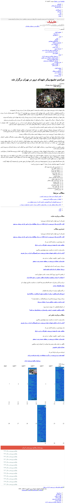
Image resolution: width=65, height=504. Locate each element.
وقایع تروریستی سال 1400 (10, 462)
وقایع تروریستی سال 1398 (10, 467)
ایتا (60, 13)
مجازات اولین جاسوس (58, 347)
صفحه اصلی (58, 32)
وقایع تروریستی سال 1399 (10, 465)
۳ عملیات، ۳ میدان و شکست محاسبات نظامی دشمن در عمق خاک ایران (45, 277)
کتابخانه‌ (59, 4)
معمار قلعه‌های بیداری (58, 285)
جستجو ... (61, 29)
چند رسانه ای (57, 62)
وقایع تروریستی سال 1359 (10, 479)
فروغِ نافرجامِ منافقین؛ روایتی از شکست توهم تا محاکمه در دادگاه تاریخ (45, 293)
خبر (57, 38)
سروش (59, 11)
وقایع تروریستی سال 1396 (10, 473)
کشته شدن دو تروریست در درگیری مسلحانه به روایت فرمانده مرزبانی (46, 355)
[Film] (53, 487)
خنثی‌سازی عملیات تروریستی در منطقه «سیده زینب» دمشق (48, 261)
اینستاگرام (58, 10)
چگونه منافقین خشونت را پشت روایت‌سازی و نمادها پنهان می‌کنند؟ (46, 310)
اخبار (60, 36)
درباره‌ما (56, 33)
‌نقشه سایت (58, 500)
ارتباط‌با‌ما (55, 35)
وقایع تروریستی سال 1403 (10, 454)
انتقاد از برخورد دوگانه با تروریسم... (52, 199)
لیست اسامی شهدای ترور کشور (49, 57)
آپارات (59, 14)
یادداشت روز (54, 44)
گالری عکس (54, 63)
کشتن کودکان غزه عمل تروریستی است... (50, 196)
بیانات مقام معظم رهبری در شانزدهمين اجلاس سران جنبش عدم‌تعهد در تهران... (40, 204)
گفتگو (56, 39)
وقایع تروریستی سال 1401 (10, 459)
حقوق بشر (55, 53)
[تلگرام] (25, 490)
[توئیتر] (41, 490)
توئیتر (59, 16)
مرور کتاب (55, 47)
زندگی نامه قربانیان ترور (51, 51)
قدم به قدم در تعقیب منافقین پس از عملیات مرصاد (51, 302)
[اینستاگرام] (35, 490)
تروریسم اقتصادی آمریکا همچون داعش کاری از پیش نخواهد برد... (44, 202)
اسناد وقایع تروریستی (52, 59)
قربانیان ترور (57, 48)
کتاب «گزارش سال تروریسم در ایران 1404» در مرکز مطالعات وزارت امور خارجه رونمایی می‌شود (38, 224)
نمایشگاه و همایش (53, 41)
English (62, 1)
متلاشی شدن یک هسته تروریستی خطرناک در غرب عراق (49, 245)
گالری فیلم (55, 65)
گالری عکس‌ (58, 496)
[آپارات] (30, 490)
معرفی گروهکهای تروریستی (50, 60)
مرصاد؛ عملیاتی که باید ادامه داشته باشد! (53, 269)
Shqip (55, 1)
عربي (58, 1)
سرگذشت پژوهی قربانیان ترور (50, 50)
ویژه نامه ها (58, 7)
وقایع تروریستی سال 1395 (10, 476)
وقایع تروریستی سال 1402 (10, 456)
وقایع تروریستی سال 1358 (10, 481)
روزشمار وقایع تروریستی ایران (50, 56)
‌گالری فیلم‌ (58, 497)
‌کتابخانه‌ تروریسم (56, 499)
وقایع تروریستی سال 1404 (10, 451)
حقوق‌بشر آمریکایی (56, 5)
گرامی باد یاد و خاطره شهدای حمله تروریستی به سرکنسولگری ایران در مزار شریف (42, 253)
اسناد (59, 54)
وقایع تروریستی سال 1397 (10, 470)
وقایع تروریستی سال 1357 (10, 484)
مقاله (56, 45)
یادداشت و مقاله (57, 42)
